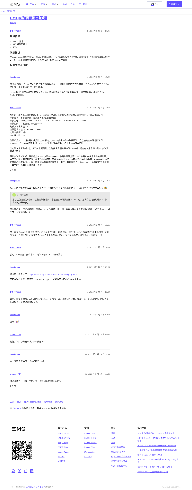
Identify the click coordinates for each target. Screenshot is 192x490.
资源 (113, 443)
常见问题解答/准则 (32, 402)
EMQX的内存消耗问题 (28, 18)
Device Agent (63, 452)
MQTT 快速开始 (118, 447)
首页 (12, 402)
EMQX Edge (63, 443)
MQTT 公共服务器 (119, 461)
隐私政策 (59, 402)
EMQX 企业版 (64, 438)
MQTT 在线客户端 (119, 466)
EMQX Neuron (64, 447)
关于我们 (83, 4)
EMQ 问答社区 (8, 11)
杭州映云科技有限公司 (35, 487)
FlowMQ (61, 457)
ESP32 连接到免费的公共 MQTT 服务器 (154, 467)
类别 (19, 402)
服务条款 (48, 402)
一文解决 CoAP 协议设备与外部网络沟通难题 (157, 450)
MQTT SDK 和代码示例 (121, 457)
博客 (113, 433)
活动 (65, 4)
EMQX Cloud (63, 433)
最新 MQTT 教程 (118, 452)
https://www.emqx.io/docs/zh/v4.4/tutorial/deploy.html (53, 274)
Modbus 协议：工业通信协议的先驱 (152, 472)
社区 (73, 4)
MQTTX (61, 461)
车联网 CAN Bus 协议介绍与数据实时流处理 (156, 446)
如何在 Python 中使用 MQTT (149, 455)
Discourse (17, 408)
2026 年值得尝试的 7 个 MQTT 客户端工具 (155, 433)
